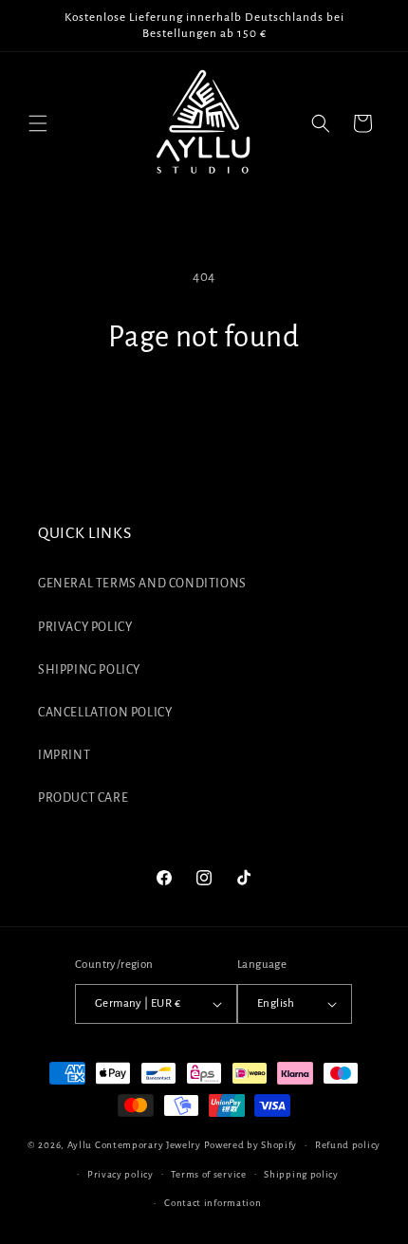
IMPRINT (64, 755)
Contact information (212, 1203)
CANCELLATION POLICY (105, 712)
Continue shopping (204, 407)
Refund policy (347, 1145)
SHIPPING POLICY (89, 670)
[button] (38, 123)
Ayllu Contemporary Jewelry (134, 1145)
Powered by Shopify (251, 1145)
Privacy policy (120, 1174)
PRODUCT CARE (83, 798)
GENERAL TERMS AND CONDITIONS (142, 583)
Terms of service (208, 1174)
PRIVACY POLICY (85, 627)
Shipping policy (301, 1174)
